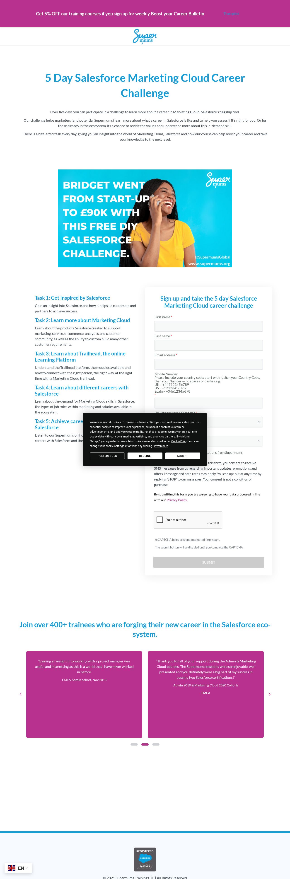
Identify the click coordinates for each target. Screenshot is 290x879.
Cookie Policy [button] (179, 441)
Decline (145, 455)
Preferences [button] (161, 446)
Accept (182, 455)
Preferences (107, 455)
